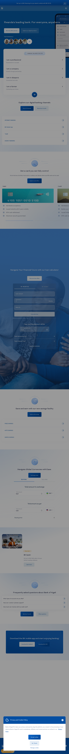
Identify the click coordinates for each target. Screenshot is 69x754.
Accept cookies (34, 737)
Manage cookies (34, 748)
